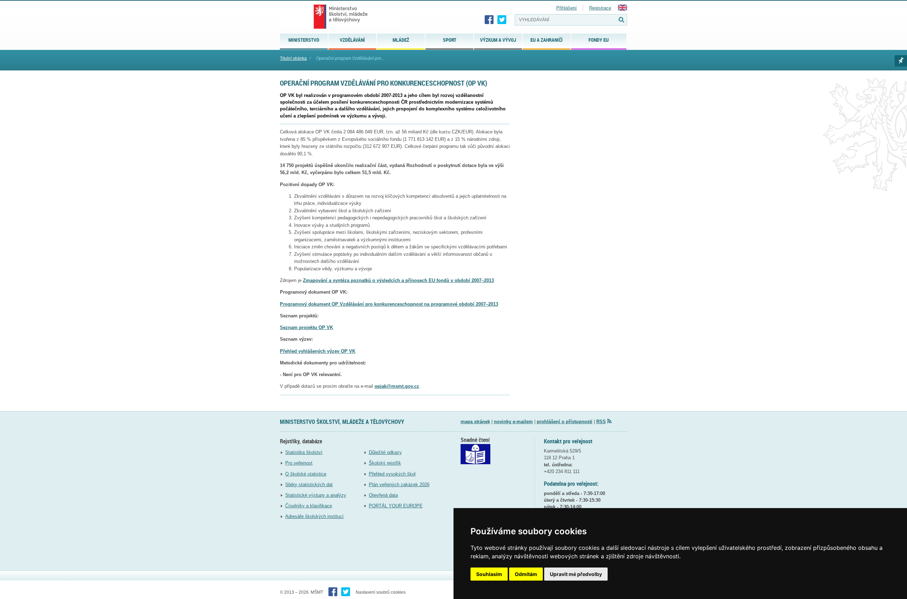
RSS (601, 421)
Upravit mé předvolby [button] (576, 574)
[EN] (622, 9)
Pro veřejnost (298, 463)
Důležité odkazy (385, 452)
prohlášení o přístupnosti (564, 421)
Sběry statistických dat (309, 484)
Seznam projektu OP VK (306, 327)
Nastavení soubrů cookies (381, 592)
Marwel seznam (901, 61)
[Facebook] (489, 19)
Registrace (600, 8)
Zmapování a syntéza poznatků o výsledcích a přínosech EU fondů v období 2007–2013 (398, 280)
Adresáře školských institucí (314, 516)
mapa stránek (475, 421)
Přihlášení (566, 8)
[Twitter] (502, 19)
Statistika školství (303, 452)
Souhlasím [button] (489, 574)
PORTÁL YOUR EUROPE (396, 505)
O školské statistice (305, 474)
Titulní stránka (293, 58)
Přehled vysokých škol (392, 474)
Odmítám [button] (526, 574)
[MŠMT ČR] (340, 17)
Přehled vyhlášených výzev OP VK (317, 351)
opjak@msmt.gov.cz (396, 386)
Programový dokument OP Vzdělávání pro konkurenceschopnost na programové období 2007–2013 (389, 304)
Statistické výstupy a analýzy (315, 495)
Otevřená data (383, 495)
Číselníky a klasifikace (308, 505)
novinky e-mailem (513, 421)
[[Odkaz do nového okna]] (475, 462)
